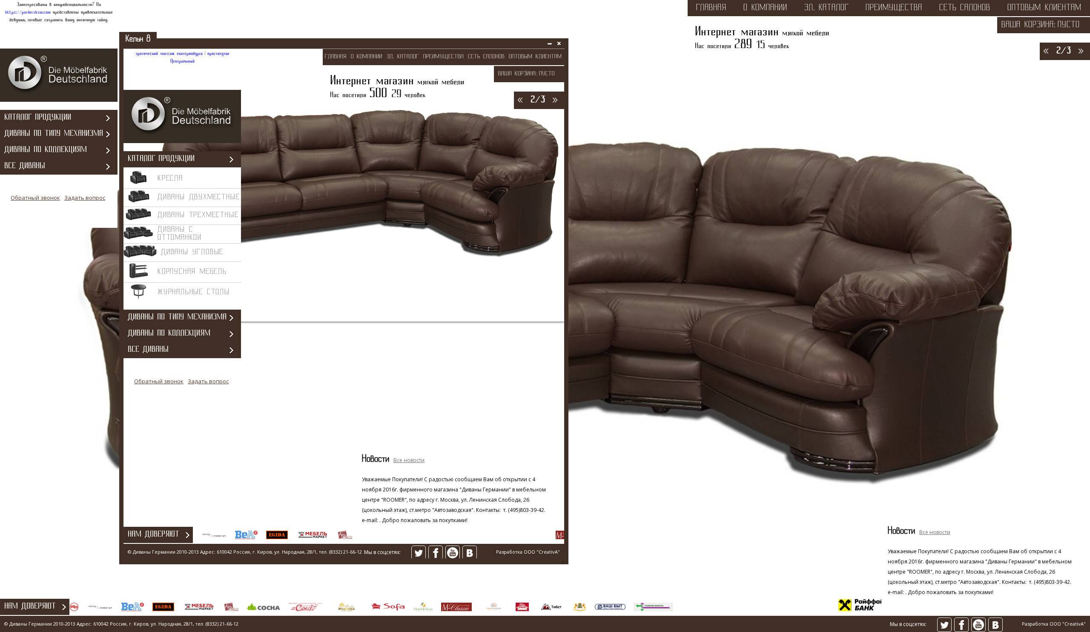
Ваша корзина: (1028, 25)
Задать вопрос (84, 197)
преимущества (894, 8)
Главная (711, 8)
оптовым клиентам (1044, 8)
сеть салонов (964, 8)
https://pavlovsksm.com (28, 12)
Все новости (934, 532)
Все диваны (24, 166)
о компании (765, 8)
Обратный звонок (35, 197)
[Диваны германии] (59, 100)
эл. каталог (826, 8)
